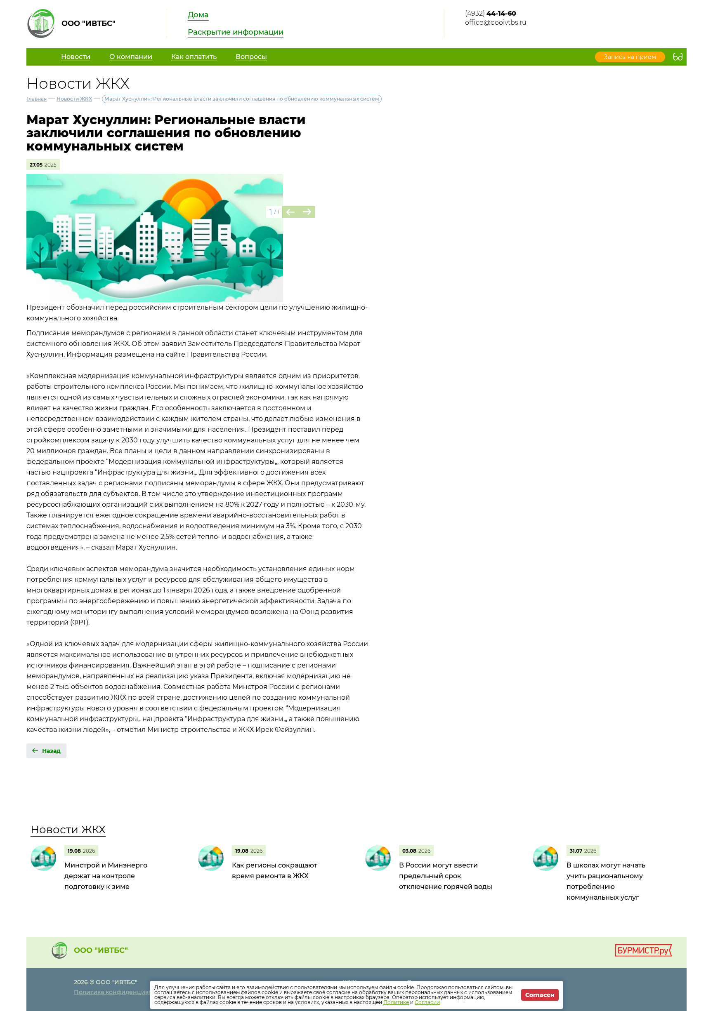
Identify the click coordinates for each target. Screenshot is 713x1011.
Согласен (540, 995)
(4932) (490, 13)
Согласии (427, 1002)
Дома (198, 14)
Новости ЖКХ (74, 99)
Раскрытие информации (235, 32)
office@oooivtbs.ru (495, 22)
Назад (51, 751)
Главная (36, 99)
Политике (396, 1002)
